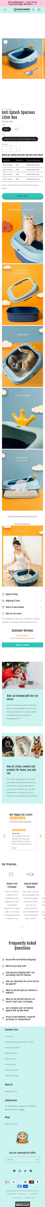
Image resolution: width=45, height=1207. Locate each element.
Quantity (5, 144)
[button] (5, 10)
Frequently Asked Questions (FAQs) (19, 1042)
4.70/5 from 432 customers (20, 821)
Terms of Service (11, 1070)
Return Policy (10, 1059)
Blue (6, 129)
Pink (16, 129)
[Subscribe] (37, 1160)
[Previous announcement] (4, 3)
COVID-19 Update (12, 1075)
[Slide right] (28, 104)
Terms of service (17, 1197)
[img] (24, 818)
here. (22, 1109)
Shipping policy (30, 1197)
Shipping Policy (11, 1053)
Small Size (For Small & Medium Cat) (20, 139)
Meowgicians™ (11, 1091)
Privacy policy (33, 1194)
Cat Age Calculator (12, 1047)
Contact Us (9, 1036)
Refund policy (22, 1194)
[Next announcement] (40, 3)
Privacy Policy (10, 1064)
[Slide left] (17, 104)
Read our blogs (11, 1124)
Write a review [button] (22, 645)
